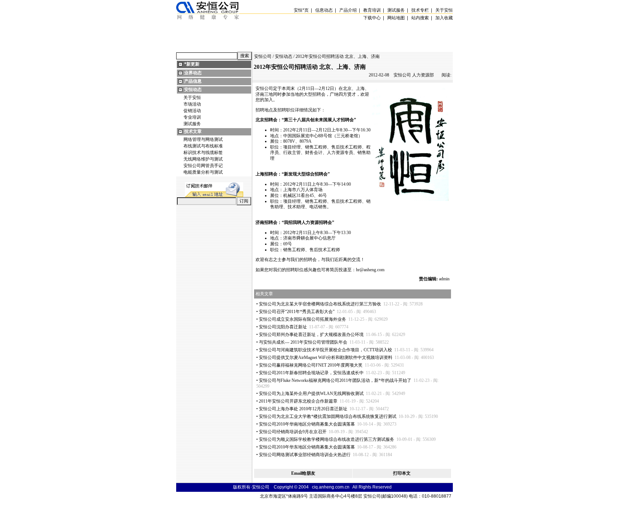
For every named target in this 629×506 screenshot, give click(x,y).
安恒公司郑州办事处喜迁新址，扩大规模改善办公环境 (311, 334)
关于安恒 (192, 97)
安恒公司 (263, 56)
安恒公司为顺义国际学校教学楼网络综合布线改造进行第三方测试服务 (326, 439)
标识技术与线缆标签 (203, 152)
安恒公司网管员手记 (203, 165)
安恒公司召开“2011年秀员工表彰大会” (297, 311)
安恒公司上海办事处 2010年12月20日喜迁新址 (303, 408)
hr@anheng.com (370, 269)
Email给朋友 (303, 473)
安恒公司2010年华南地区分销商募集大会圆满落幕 (307, 424)
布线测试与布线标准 (203, 146)
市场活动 (192, 104)
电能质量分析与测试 (203, 172)
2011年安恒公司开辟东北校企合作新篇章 (298, 401)
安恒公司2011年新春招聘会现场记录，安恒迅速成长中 (311, 372)
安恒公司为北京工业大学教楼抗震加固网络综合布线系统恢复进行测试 (327, 416)
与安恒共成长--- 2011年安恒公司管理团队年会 (303, 342)
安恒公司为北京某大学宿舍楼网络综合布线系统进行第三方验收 (320, 304)
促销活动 (192, 110)
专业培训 (192, 117)
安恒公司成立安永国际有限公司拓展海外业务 (302, 319)
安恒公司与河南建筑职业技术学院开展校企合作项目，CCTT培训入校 (325, 349)
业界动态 (193, 72)
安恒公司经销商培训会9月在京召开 (293, 431)
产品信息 (193, 81)
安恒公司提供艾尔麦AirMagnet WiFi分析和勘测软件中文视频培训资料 (325, 357)
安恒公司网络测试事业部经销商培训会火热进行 (305, 454)
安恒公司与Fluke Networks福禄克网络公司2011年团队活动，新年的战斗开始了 (335, 380)
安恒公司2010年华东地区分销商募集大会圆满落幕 (307, 447)
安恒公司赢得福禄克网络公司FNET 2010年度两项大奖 (311, 365)
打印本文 (402, 473)
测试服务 (192, 123)
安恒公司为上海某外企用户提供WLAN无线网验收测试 (311, 393)
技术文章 (193, 131)
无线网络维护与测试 (203, 159)
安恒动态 (193, 89)
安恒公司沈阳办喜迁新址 (283, 326)
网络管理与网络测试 (203, 139)
